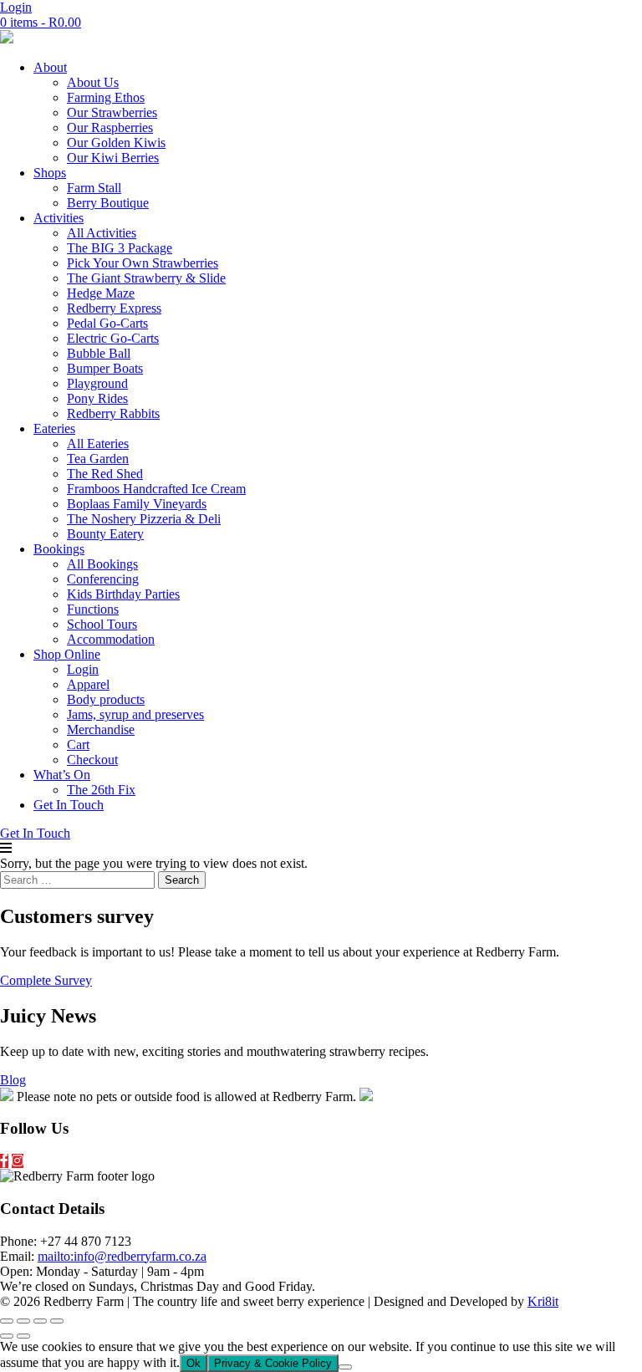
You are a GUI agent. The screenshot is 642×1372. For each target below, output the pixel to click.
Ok (193, 1363)
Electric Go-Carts (113, 338)
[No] (345, 1366)
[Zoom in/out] (6, 1321)
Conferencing (103, 579)
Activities (58, 218)
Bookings (58, 549)
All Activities (101, 233)
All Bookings (102, 564)
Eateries (54, 428)
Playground (97, 383)
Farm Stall (94, 188)
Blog (13, 1080)
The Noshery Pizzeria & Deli (144, 519)
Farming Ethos (106, 97)
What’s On (61, 775)
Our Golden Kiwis (116, 142)
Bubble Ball (98, 353)
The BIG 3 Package (119, 248)
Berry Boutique (108, 203)
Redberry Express (114, 308)
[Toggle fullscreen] (23, 1321)
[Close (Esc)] (57, 1321)
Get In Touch (68, 805)
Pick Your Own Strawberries (142, 263)
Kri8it (542, 1301)
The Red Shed (105, 474)
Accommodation (111, 639)
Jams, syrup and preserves (135, 714)
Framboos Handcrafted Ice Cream (156, 489)
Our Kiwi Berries (113, 157)
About (50, 67)
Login (16, 7)
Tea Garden (98, 458)
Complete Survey (46, 980)
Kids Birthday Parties (123, 594)
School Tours (102, 624)
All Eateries (98, 443)
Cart (78, 744)
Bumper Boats (105, 368)
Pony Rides (97, 398)
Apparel (88, 684)
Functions (93, 609)
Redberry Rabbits (113, 413)
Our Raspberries (110, 127)
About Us (93, 82)
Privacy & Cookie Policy (273, 1363)
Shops (49, 173)
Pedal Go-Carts (107, 323)
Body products (106, 699)
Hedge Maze (101, 293)
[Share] (40, 1321)
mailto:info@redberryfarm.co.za (122, 1256)
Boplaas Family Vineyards (136, 504)
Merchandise (101, 729)
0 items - (40, 22)
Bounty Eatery (105, 534)
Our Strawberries (112, 112)
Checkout (92, 759)
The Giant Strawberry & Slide (146, 278)
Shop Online (66, 654)
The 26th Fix (101, 790)
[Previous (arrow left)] (6, 1336)
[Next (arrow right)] (23, 1336)
